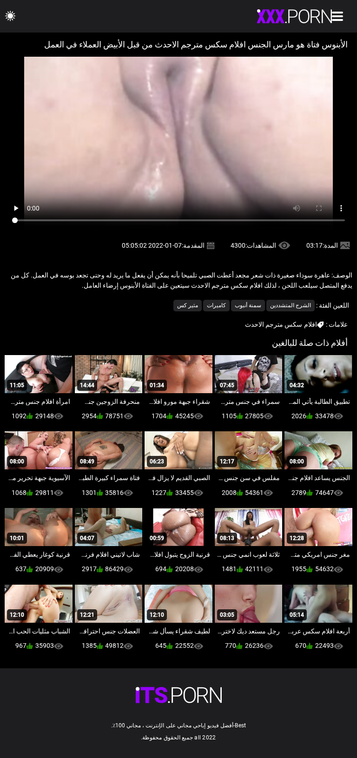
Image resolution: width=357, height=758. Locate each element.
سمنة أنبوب (248, 305)
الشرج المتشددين (290, 305)
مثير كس (187, 305)
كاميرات (216, 305)
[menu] (337, 16)
